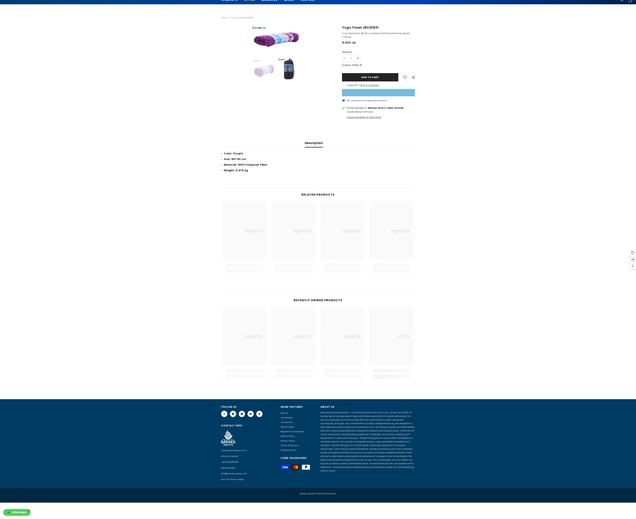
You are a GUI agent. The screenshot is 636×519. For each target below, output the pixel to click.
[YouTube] (250, 414)
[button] (16, 512)
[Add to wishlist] (405, 77)
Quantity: (347, 52)
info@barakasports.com (234, 473)
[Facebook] (224, 414)
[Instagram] (233, 414)
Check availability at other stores (364, 117)
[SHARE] (412, 77)
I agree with (352, 85)
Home (224, 17)
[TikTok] (242, 414)
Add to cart (370, 77)
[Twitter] (259, 414)
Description (314, 143)
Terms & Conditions (369, 85)
